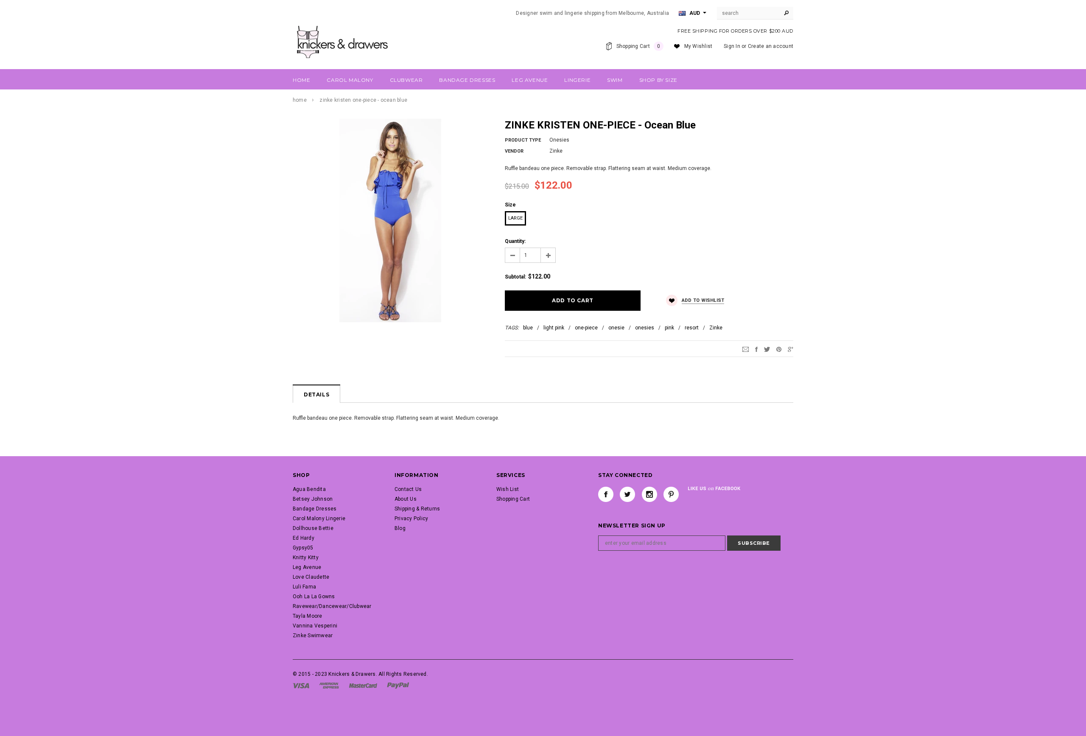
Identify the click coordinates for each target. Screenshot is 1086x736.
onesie (616, 328)
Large (515, 218)
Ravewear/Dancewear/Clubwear (332, 606)
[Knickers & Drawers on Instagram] (649, 494)
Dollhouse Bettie (313, 528)
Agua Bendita (309, 489)
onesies (644, 328)
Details (316, 394)
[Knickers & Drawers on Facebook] (605, 494)
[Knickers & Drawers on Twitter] (627, 494)
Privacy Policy (411, 518)
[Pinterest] (778, 349)
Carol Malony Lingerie (319, 518)
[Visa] (301, 685)
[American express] (329, 685)
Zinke (715, 328)
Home (300, 100)
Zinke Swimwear (313, 635)
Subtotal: (515, 277)
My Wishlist (698, 46)
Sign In (732, 46)
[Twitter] (767, 349)
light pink (553, 328)
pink (669, 328)
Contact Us (408, 489)
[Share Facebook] (756, 349)
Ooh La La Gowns (314, 596)
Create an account (770, 46)
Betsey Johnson (313, 499)
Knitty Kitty (306, 557)
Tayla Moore (307, 616)
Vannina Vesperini (315, 626)
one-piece (586, 328)
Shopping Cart (513, 499)
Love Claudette (311, 577)
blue (528, 328)
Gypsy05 (303, 548)
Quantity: (515, 241)
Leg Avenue (307, 567)
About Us (406, 499)
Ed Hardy (303, 538)
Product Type (523, 140)
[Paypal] (398, 685)
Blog (400, 528)
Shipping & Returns (417, 509)
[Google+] (790, 349)
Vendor (514, 151)
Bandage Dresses (315, 509)
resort (692, 328)
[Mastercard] (363, 685)
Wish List (507, 489)
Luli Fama (304, 587)
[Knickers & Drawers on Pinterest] (671, 494)
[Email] (745, 349)
